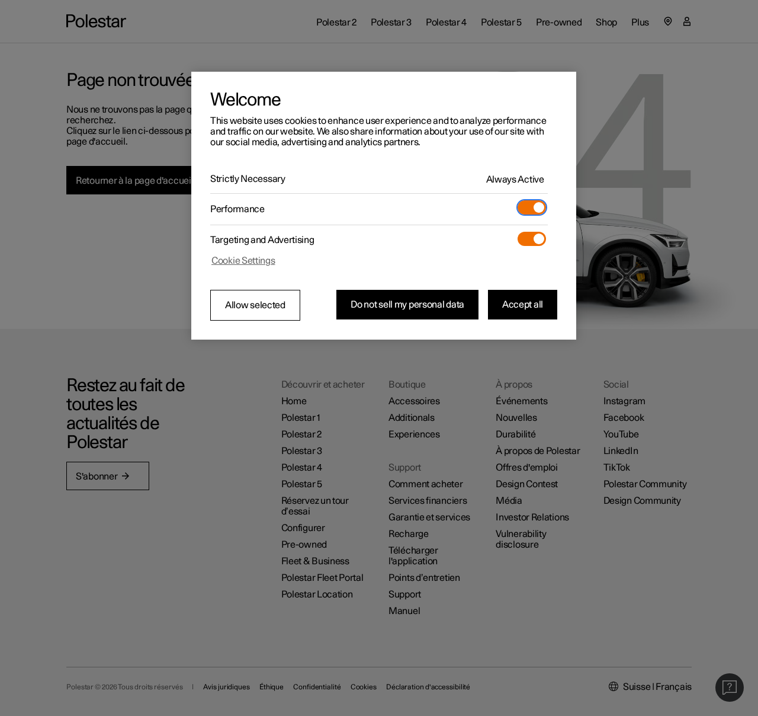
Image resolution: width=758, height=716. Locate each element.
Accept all (522, 304)
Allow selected (255, 305)
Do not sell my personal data (407, 304)
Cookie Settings (243, 261)
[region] (383, 206)
